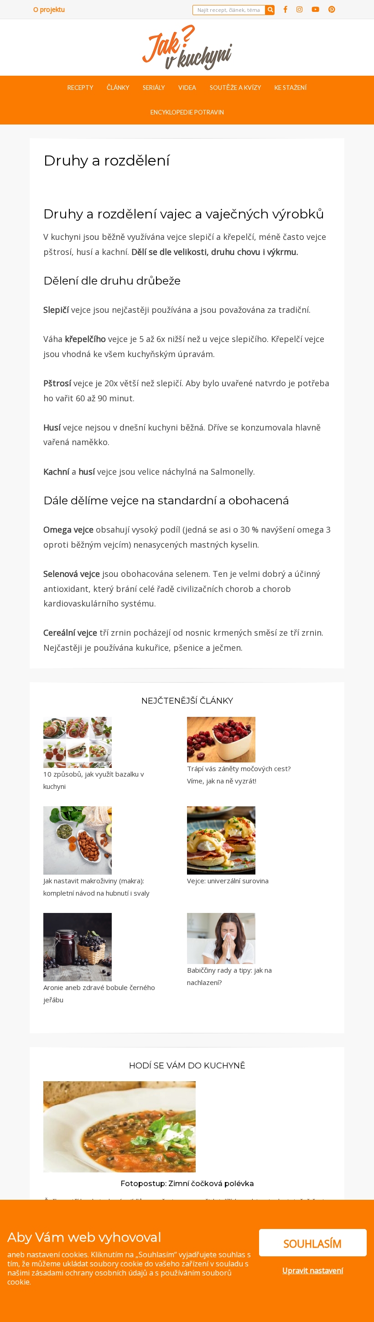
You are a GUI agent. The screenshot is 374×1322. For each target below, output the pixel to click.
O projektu (49, 9)
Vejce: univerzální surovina (228, 880)
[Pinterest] (331, 9)
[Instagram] (299, 9)
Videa (187, 87)
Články (118, 87)
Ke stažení (290, 87)
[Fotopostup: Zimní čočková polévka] (119, 1125)
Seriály (154, 87)
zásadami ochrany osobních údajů (89, 1273)
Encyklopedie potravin (187, 112)
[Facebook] (285, 9)
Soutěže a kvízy (235, 87)
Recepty (80, 87)
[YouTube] (315, 9)
